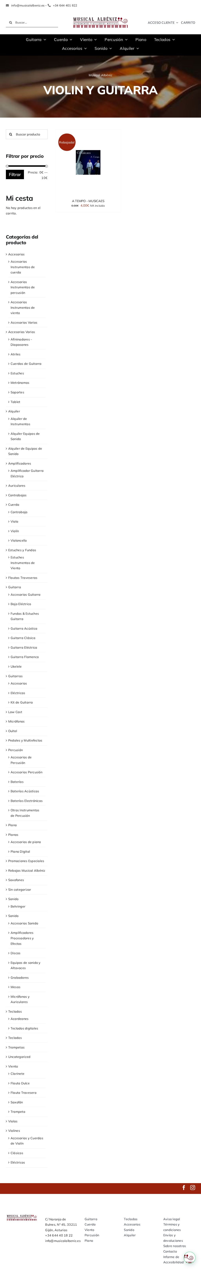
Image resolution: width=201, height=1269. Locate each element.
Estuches (17, 373)
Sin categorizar (19, 889)
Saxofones (16, 880)
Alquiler (14, 411)
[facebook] (183, 1187)
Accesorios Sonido (24, 923)
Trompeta (18, 1112)
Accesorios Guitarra (26, 594)
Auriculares (17, 485)
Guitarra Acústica (24, 628)
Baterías (17, 782)
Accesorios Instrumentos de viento (23, 307)
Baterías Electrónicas (27, 801)
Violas (12, 1121)
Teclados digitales (24, 1028)
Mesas (15, 987)
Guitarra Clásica (23, 638)
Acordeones (19, 1019)
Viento (13, 1066)
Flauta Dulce (20, 1083)
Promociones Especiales (26, 861)
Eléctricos (18, 1162)
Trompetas (16, 1047)
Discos (15, 953)
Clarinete (17, 1074)
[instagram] (192, 1187)
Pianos (13, 835)
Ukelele (16, 666)
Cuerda (13, 505)
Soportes (17, 392)
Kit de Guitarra (22, 702)
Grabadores (20, 977)
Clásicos (17, 1153)
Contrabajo (19, 512)
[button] (190, 1258)
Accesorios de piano (26, 842)
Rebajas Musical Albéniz (26, 870)
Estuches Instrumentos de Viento (23, 562)
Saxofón (17, 1102)
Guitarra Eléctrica (24, 647)
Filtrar (15, 174)
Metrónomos (20, 383)
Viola (14, 521)
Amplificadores (19, 463)
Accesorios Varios (24, 322)
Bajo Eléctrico (21, 604)
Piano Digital (20, 851)
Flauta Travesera (24, 1093)
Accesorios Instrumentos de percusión (23, 287)
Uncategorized (19, 1057)
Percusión (15, 750)
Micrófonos (16, 721)
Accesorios (16, 254)
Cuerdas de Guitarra (26, 364)
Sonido (13, 899)
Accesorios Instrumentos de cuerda (23, 267)
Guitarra (14, 587)
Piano (12, 825)
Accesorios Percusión (26, 772)
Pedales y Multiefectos (25, 740)
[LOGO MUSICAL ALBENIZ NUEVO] (100, 16)
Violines (14, 1131)
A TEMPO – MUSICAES (88, 201)
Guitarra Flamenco (25, 657)
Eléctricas (18, 693)
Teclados (15, 1011)
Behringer (18, 906)
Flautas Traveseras (22, 578)
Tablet (15, 402)
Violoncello (19, 540)
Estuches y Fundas (22, 550)
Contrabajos (17, 495)
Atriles (16, 354)
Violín (15, 531)
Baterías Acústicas (25, 791)
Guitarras (15, 676)
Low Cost (15, 712)
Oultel (12, 731)
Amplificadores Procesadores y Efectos (22, 938)
